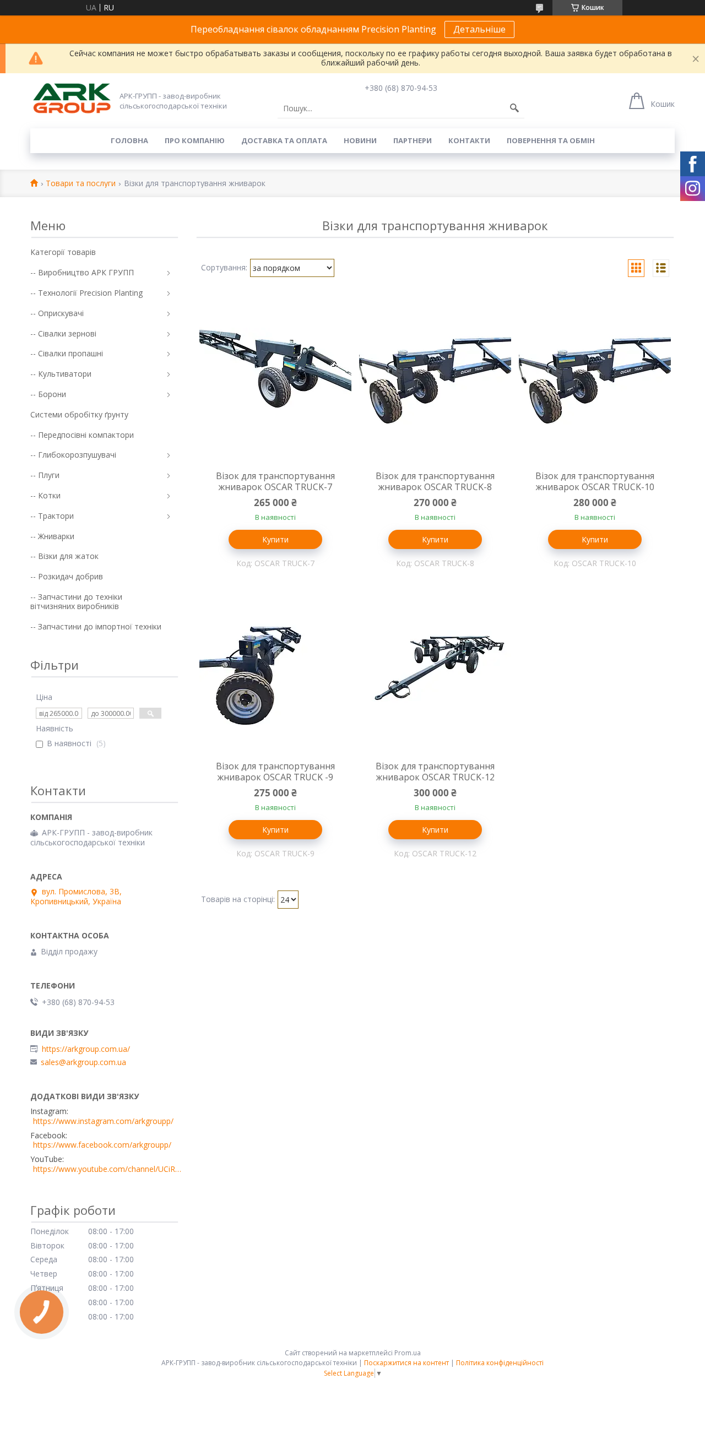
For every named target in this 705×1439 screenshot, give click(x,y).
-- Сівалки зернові (63, 333)
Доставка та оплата (284, 140)
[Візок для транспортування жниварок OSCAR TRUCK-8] (435, 384)
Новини (360, 140)
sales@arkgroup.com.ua (83, 1062)
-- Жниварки (52, 536)
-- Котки (45, 495)
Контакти (469, 140)
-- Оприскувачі (57, 313)
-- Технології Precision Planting (86, 292)
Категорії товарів (63, 252)
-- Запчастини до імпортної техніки (95, 626)
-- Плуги (44, 475)
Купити (275, 539)
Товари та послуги (81, 183)
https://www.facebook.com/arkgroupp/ (102, 1145)
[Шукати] (514, 108)
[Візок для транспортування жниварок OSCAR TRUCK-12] (435, 674)
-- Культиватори (60, 373)
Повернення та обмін (551, 140)
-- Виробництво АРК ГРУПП (82, 272)
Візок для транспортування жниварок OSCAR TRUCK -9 (275, 772)
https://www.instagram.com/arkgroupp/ (103, 1121)
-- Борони (48, 394)
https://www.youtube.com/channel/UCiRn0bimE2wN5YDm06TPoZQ (107, 1169)
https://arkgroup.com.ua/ (86, 1049)
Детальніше (479, 29)
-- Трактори (52, 516)
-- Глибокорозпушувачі (73, 454)
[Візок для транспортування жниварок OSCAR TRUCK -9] (275, 674)
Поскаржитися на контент (406, 1362)
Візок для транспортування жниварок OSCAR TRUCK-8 (435, 481)
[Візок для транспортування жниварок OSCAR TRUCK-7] (275, 384)
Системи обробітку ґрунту (79, 414)
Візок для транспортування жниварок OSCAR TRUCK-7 (275, 481)
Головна (129, 140)
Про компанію (195, 140)
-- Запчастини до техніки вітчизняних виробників (76, 601)
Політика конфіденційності (500, 1362)
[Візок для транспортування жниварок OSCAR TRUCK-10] (595, 384)
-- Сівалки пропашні (66, 353)
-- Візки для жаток (64, 556)
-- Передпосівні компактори (82, 435)
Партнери (412, 140)
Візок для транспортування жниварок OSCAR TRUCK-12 (435, 772)
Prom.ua (407, 1352)
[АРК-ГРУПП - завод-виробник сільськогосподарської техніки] (71, 99)
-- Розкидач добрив (66, 576)
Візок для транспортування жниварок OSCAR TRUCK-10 (594, 481)
